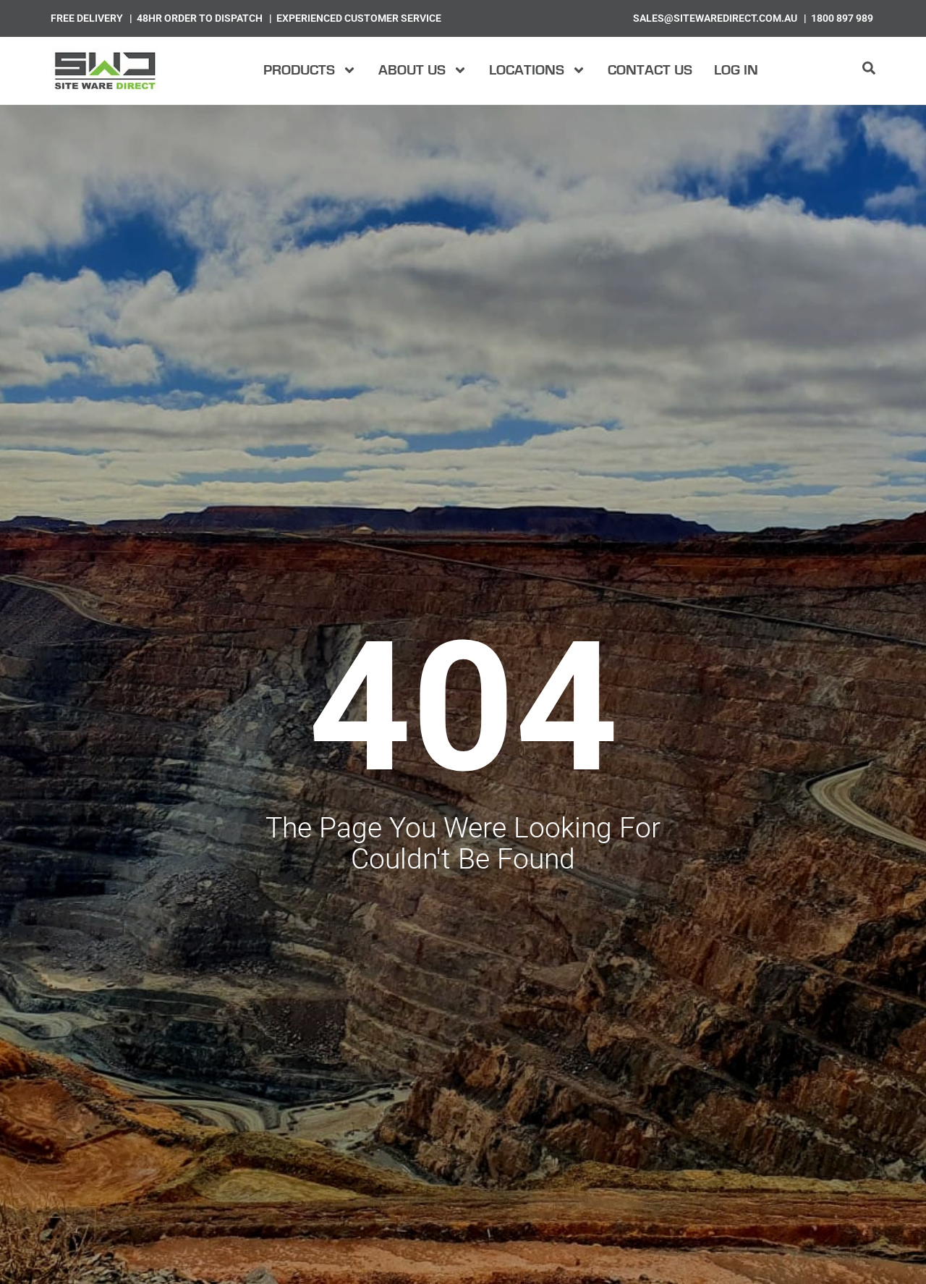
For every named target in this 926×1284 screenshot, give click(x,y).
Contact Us (650, 70)
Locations (526, 70)
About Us (412, 70)
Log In (736, 70)
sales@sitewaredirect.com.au (715, 18)
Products (299, 70)
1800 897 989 (842, 18)
